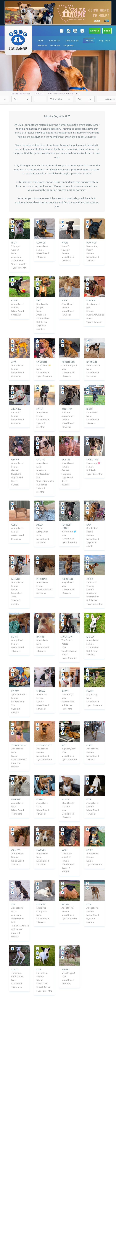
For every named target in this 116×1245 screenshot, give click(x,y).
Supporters (69, 45)
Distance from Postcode (60, 94)
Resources (42, 45)
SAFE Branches (72, 40)
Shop (107, 30)
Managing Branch (21, 94)
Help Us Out (104, 40)
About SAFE (54, 40)
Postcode (39, 94)
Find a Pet (88, 40)
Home (40, 40)
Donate (94, 30)
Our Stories (55, 45)
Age (78, 94)
